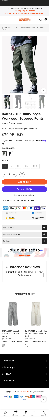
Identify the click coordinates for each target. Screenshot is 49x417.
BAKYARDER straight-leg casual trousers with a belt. (36, 333)
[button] (7, 123)
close (5, 1)
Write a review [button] (24, 275)
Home (4, 27)
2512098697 (14, 8)
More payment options (24, 195)
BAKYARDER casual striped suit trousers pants (11, 333)
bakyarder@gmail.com (33, 8)
